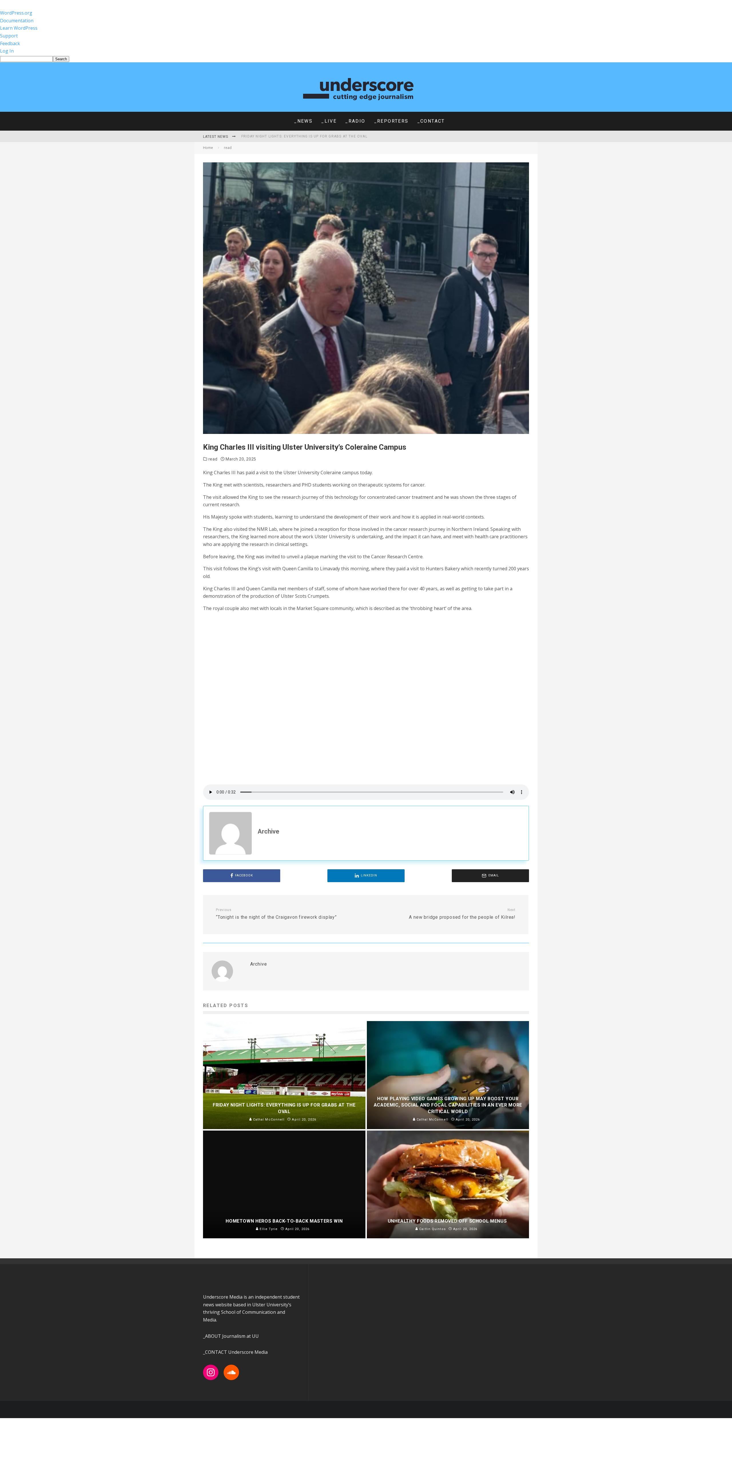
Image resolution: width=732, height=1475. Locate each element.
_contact (431, 121)
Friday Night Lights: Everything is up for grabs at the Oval (304, 136)
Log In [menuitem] (7, 51)
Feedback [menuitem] (10, 43)
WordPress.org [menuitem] (16, 13)
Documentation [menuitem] (16, 20)
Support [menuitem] (9, 36)
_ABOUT (212, 1336)
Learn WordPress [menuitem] (18, 28)
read (213, 459)
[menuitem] (366, 59)
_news (303, 121)
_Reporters (391, 121)
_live (329, 121)
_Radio (355, 121)
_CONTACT (215, 1352)
